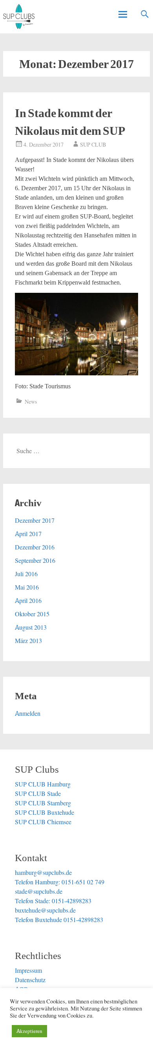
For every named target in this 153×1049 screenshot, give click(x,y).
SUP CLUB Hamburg (43, 784)
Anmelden (27, 713)
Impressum (28, 970)
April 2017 (28, 534)
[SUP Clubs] (19, 16)
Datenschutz (30, 980)
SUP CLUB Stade (38, 793)
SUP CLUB (93, 144)
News (31, 401)
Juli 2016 (26, 574)
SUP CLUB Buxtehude (44, 812)
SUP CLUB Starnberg (43, 803)
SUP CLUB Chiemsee (43, 822)
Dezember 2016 (35, 547)
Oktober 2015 (32, 614)
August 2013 (31, 627)
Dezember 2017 (35, 520)
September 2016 (35, 560)
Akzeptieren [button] (29, 1031)
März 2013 (28, 641)
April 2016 (28, 600)
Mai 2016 (27, 587)
